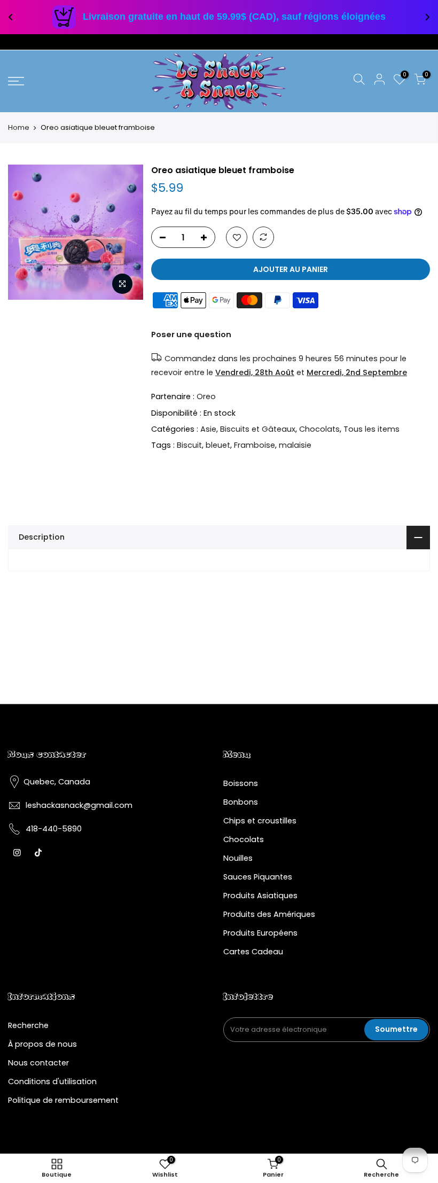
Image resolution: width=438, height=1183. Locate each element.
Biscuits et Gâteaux (257, 429)
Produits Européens (260, 933)
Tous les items (371, 429)
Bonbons (240, 802)
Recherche (28, 1025)
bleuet (218, 445)
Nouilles (238, 858)
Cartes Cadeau (253, 951)
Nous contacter (38, 1062)
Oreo (206, 396)
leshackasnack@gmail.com (79, 805)
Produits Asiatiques (260, 895)
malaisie (295, 445)
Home (18, 128)
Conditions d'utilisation (52, 1081)
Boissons (240, 783)
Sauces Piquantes (257, 876)
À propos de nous (42, 1044)
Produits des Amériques (269, 914)
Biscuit (189, 445)
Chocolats (319, 429)
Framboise (254, 445)
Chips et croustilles (259, 820)
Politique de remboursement (63, 1100)
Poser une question (191, 334)
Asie (208, 429)
